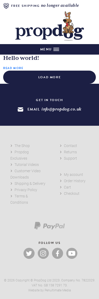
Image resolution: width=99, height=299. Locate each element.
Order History (75, 180)
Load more (49, 77)
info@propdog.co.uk (61, 109)
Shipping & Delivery (30, 183)
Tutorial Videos (27, 164)
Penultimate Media (58, 290)
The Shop (22, 145)
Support (70, 158)
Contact (70, 145)
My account (73, 174)
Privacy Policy (26, 189)
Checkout (71, 193)
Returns (70, 151)
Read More (13, 68)
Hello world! (21, 58)
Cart (67, 187)
